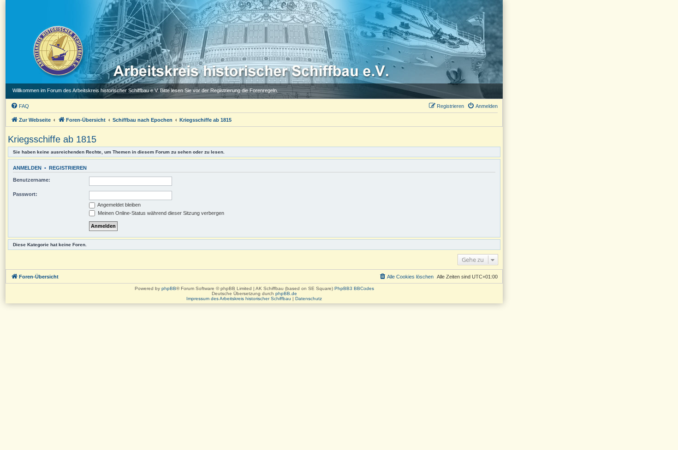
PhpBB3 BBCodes (354, 288)
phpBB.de (286, 293)
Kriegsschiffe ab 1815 (52, 139)
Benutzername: (31, 180)
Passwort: (25, 194)
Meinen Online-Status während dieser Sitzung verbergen (160, 213)
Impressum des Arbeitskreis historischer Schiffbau (238, 298)
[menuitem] (20, 106)
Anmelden (27, 168)
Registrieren (68, 168)
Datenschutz (308, 298)
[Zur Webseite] (57, 50)
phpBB (168, 288)
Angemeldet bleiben (118, 204)
